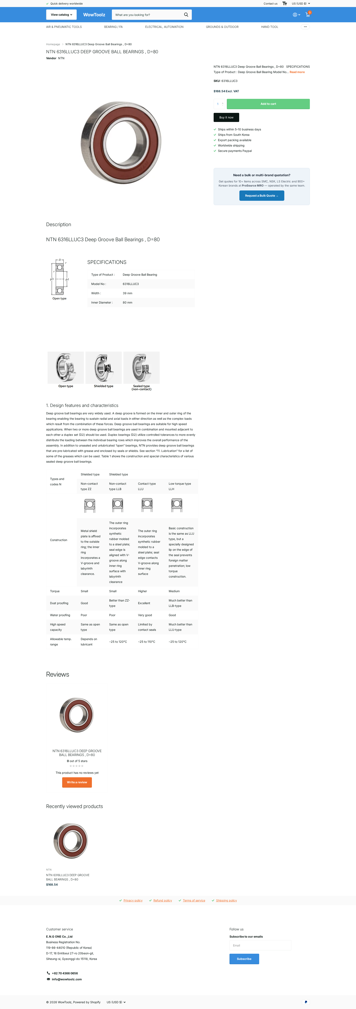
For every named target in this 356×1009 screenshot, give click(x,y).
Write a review (77, 782)
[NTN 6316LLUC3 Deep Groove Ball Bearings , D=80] (71, 840)
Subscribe (244, 959)
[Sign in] (296, 14)
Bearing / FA (113, 26)
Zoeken (186, 14)
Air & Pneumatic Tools (64, 26)
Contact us (271, 3)
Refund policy (162, 900)
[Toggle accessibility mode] (284, 3)
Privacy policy (133, 900)
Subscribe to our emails (246, 936)
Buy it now (226, 117)
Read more (297, 72)
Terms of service (194, 900)
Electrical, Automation (164, 26)
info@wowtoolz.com (67, 979)
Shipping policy (226, 900)
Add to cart (268, 103)
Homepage (53, 44)
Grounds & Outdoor (222, 26)
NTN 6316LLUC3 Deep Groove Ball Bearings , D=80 (67, 877)
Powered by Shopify (87, 1002)
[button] (223, 100)
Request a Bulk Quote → (262, 195)
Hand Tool (269, 26)
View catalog (60, 14)
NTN (61, 58)
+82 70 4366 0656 (65, 973)
